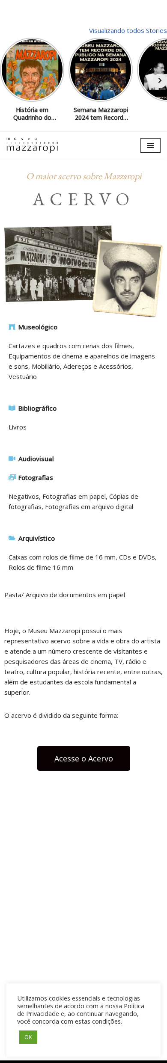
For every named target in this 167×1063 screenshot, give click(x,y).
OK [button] (28, 1037)
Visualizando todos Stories (128, 30)
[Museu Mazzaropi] (32, 145)
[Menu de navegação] (150, 145)
